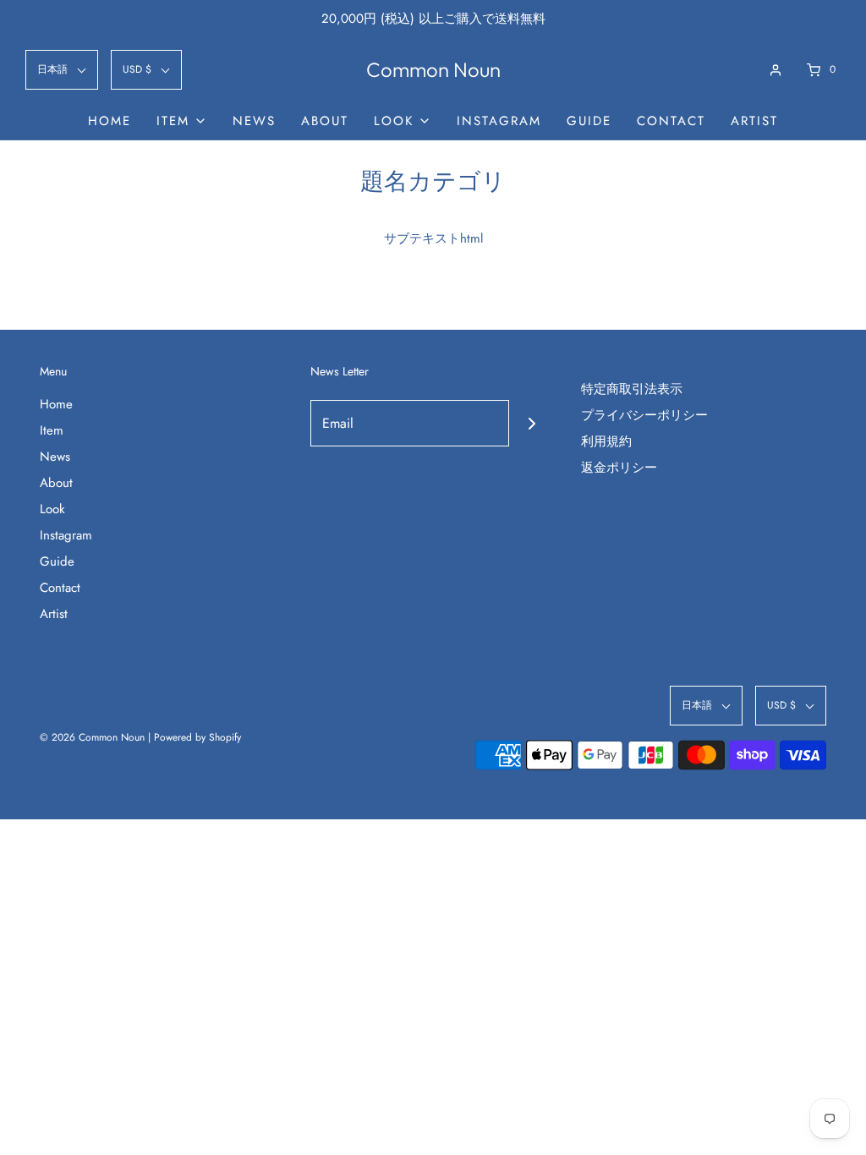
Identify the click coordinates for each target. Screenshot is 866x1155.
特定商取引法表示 (631, 389)
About (324, 121)
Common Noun (433, 69)
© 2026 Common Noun (92, 737)
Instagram (499, 121)
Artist (754, 121)
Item (51, 430)
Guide (589, 121)
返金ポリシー (619, 467)
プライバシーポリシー (644, 415)
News (254, 121)
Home (109, 121)
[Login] (775, 70)
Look (52, 509)
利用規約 (606, 441)
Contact (671, 121)
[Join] (532, 423)
